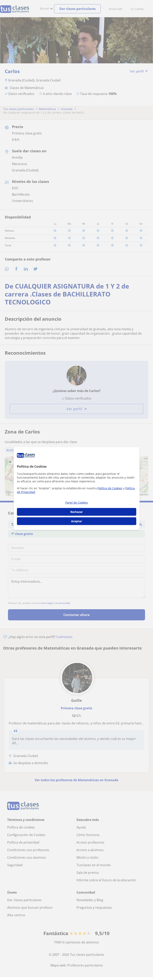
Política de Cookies (110, 488)
